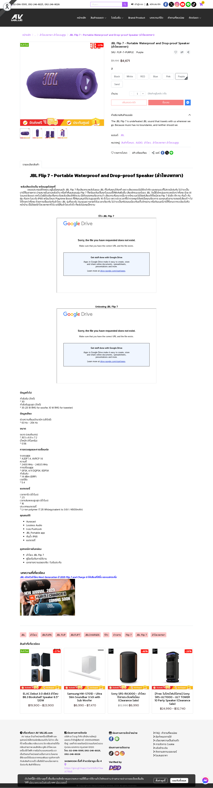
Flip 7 (129, 635)
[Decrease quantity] (131, 93)
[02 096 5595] (11, 4)
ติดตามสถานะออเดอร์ (166, 751)
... (35, 35)
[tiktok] (193, 4)
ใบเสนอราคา (161, 755)
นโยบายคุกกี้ (61, 782)
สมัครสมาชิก (155, 4)
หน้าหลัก (26, 35)
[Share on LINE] (171, 153)
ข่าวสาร (117, 635)
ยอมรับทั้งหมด (179, 780)
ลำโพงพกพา (158, 635)
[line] (188, 4)
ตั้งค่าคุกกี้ (160, 780)
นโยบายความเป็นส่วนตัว (40, 782)
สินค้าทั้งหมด (127, 142)
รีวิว (106, 635)
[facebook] (165, 4)
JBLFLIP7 (75, 635)
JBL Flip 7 (142, 635)
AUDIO (139, 142)
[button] (109, 4)
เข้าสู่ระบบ (139, 4)
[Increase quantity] (143, 93)
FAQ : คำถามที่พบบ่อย (166, 733)
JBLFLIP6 (47, 635)
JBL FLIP (61, 635)
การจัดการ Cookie (164, 744)
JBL (122, 135)
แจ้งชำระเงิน (161, 748)
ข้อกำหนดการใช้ (163, 736)
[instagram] (176, 4)
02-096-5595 (20, 4)
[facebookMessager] (205, 780)
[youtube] (182, 4)
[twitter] (171, 4)
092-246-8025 (35, 4)
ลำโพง (147, 142)
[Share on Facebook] (163, 153)
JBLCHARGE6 (92, 635)
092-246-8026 (52, 4)
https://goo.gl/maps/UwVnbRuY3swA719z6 (83, 769)
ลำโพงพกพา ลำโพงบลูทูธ (53, 35)
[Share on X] (167, 153)
